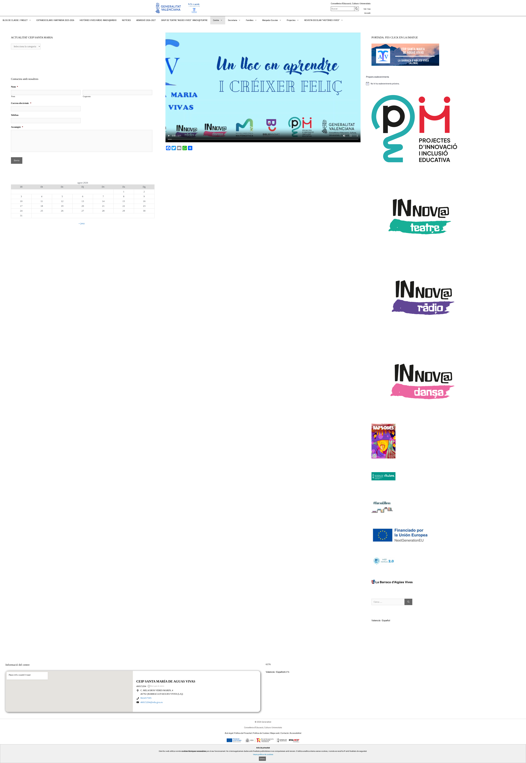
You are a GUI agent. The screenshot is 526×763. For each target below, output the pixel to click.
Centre (216, 20)
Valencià (375, 620)
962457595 (145, 698)
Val (365, 9)
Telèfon (14, 115)
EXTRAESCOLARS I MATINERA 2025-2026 (55, 20)
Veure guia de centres (157, 686)
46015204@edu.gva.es (151, 702)
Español (386, 620)
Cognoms (87, 96)
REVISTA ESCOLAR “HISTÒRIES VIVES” (322, 20)
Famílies (249, 20)
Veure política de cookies (263, 754)
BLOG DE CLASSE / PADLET (15, 20)
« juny (82, 223)
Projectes (291, 20)
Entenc (262, 759)
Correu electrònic (21, 103)
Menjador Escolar (270, 20)
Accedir (367, 13)
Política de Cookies (261, 733)
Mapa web (274, 733)
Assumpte (17, 127)
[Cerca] (408, 602)
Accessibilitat (295, 733)
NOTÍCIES (126, 20)
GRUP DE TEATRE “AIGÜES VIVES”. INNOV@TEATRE (184, 20)
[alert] (443, 83)
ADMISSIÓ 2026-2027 (146, 20)
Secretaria (232, 20)
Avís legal (229, 733)
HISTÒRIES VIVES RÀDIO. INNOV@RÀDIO (98, 20)
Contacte (285, 733)
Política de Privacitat (243, 733)
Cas (369, 9)
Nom (14, 86)
